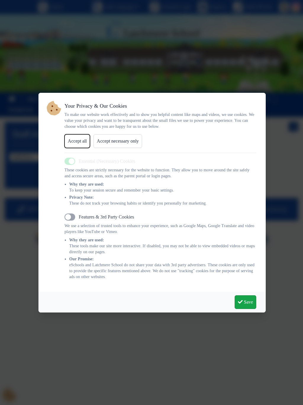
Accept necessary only (118, 140)
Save (248, 301)
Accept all (77, 140)
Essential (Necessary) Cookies (107, 161)
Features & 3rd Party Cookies (106, 216)
